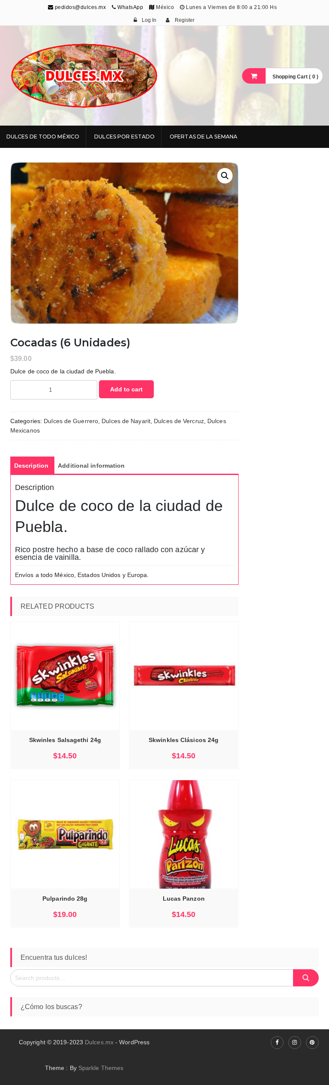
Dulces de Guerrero (71, 421)
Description (31, 465)
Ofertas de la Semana (203, 136)
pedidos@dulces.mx (79, 7)
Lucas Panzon (184, 898)
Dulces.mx (99, 1042)
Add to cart (126, 389)
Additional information (91, 465)
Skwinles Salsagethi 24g (65, 739)
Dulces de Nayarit (126, 421)
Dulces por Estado (124, 136)
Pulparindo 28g (64, 898)
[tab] (31, 466)
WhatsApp (130, 7)
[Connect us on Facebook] (277, 1042)
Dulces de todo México (42, 136)
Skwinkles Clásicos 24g (183, 739)
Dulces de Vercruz (179, 421)
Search (306, 978)
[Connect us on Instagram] (294, 1042)
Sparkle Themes (100, 1067)
